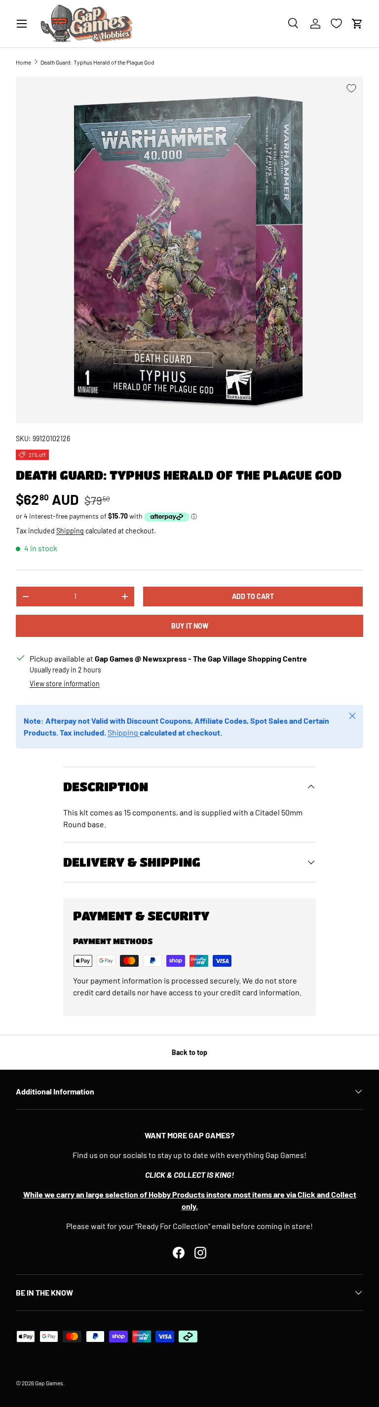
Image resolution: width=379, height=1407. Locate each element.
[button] (357, 24)
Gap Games (49, 1382)
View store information (65, 683)
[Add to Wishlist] (351, 88)
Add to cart (253, 596)
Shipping (70, 531)
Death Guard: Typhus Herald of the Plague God (97, 62)
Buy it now (189, 626)
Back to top (189, 1052)
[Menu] (22, 24)
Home (23, 62)
